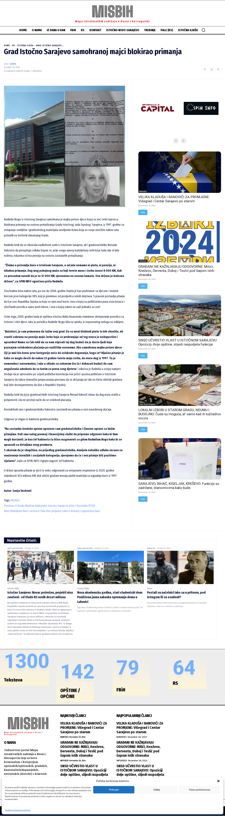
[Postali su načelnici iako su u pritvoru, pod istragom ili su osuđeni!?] (180, 567)
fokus (149, 588)
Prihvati (114, 789)
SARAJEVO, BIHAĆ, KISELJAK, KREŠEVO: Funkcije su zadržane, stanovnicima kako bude (178, 486)
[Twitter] (218, 69)
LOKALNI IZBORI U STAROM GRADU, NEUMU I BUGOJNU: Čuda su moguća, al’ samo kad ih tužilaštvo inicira (179, 414)
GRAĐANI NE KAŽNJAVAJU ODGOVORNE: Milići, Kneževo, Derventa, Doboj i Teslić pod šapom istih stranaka (176, 271)
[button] (218, 781)
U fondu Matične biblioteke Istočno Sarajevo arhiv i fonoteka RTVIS (49, 506)
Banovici (142, 191)
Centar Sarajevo (145, 478)
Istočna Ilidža (25, 45)
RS (13, 45)
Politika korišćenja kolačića (17, 810)
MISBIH (15, 500)
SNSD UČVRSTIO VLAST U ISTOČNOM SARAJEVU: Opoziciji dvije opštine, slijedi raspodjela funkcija (177, 342)
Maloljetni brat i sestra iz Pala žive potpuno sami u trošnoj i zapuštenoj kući (52, 511)
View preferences (199, 789)
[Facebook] (205, 69)
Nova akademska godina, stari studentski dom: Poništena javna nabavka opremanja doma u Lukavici (110, 597)
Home (7, 45)
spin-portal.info (15, 548)
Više (143, 212)
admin (13, 64)
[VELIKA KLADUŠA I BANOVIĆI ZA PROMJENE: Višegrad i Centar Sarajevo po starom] (179, 172)
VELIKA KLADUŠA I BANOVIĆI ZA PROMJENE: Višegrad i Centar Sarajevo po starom (174, 199)
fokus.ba (151, 548)
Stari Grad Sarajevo (147, 404)
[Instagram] (211, 69)
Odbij (157, 789)
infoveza (142, 261)
